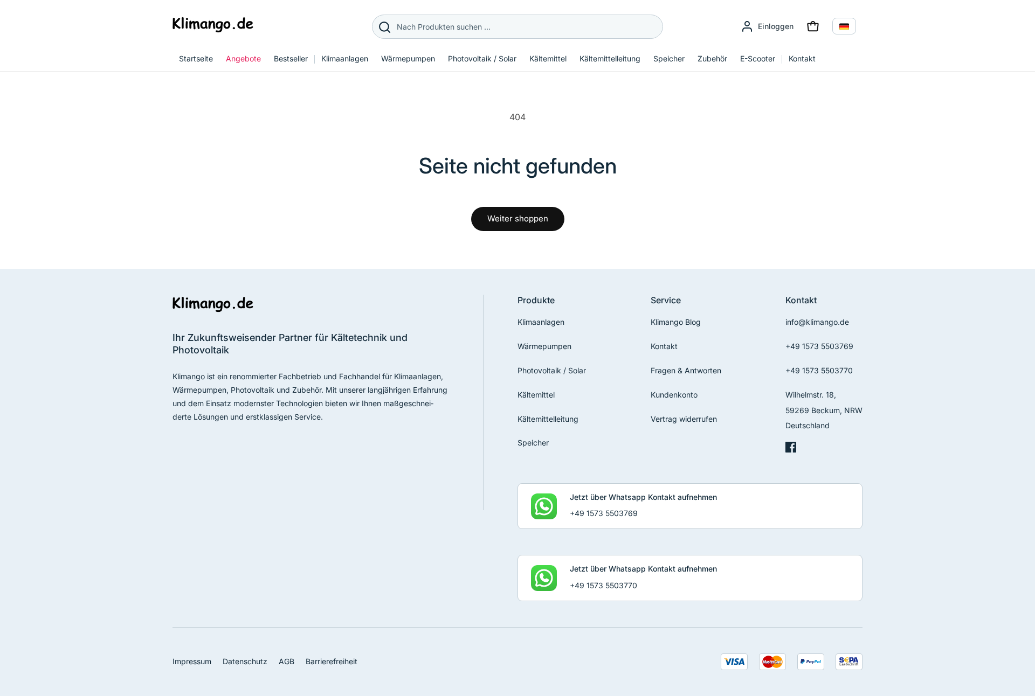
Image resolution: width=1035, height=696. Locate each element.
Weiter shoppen (517, 218)
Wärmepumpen (544, 346)
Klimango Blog (676, 321)
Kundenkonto (674, 394)
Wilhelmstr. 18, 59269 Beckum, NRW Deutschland (823, 410)
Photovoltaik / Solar (552, 370)
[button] (813, 26)
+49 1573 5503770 (819, 370)
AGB (286, 661)
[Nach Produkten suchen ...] (384, 27)
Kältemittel (536, 394)
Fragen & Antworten (686, 370)
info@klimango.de (817, 321)
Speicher (533, 442)
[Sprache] (844, 26)
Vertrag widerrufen (684, 418)
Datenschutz (245, 661)
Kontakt (664, 346)
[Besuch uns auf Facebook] (790, 449)
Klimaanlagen (541, 321)
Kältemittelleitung (548, 418)
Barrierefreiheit (331, 661)
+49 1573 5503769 (819, 346)
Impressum (191, 661)
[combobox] (517, 27)
